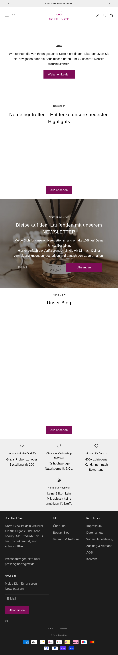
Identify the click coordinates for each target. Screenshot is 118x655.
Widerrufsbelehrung (99, 539)
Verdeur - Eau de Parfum (59, 171)
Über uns (59, 526)
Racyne (59, 167)
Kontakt (91, 559)
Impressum (94, 526)
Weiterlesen (13, 419)
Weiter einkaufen (59, 74)
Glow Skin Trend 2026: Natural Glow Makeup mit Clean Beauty (25, 368)
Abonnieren (17, 610)
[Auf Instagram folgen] (6, 620)
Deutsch (63, 629)
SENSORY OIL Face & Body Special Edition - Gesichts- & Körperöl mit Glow (21, 173)
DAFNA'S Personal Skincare (21, 167)
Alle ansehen (59, 190)
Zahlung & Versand (99, 546)
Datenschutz (94, 532)
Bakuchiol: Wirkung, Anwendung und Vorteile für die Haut (78, 352)
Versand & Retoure (66, 539)
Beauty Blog (61, 532)
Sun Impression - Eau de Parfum (96, 173)
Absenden (84, 267)
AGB (89, 552)
